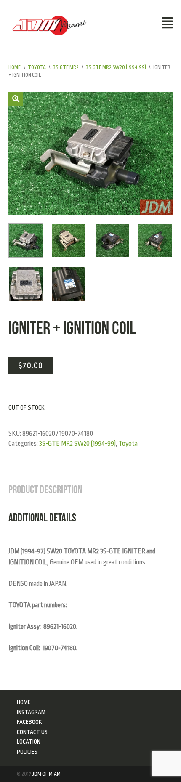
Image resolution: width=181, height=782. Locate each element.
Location (28, 741)
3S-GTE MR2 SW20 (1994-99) (116, 67)
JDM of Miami (47, 774)
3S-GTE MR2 (66, 67)
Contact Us (32, 732)
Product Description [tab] (45, 489)
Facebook (29, 721)
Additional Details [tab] (42, 518)
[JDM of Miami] (49, 25)
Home (14, 67)
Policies (27, 751)
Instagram (31, 712)
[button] (15, 99)
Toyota (37, 67)
